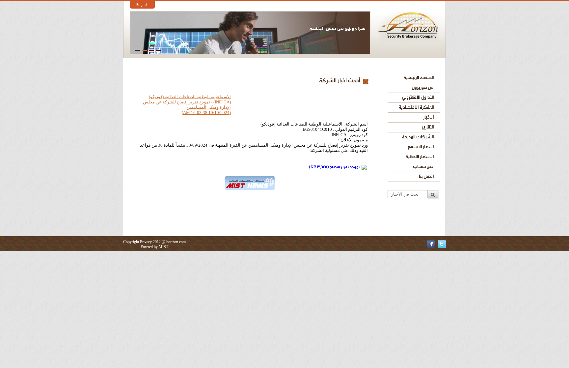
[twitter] (442, 246)
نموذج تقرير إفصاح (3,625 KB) (334, 167)
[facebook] (431, 246)
